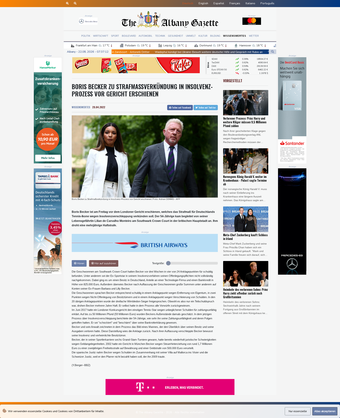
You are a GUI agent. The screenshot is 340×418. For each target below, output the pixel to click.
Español (218, 3)
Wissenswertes (234, 36)
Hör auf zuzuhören (105, 263)
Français (234, 3)
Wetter (254, 36)
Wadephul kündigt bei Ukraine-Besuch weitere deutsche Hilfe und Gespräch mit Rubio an (165, 52)
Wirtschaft (100, 36)
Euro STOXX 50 (219, 63)
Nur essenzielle (297, 411)
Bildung (215, 36)
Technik (160, 36)
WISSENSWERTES (81, 107)
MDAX (215, 73)
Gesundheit (175, 36)
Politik (85, 36)
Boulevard (129, 36)
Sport (115, 36)
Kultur (203, 36)
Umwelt (191, 36)
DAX (214, 59)
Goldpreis (217, 70)
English (203, 3)
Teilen (181, 107)
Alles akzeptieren (324, 411)
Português (267, 3)
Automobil (145, 36)
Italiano (250, 3)
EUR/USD (216, 66)
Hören (80, 263)
